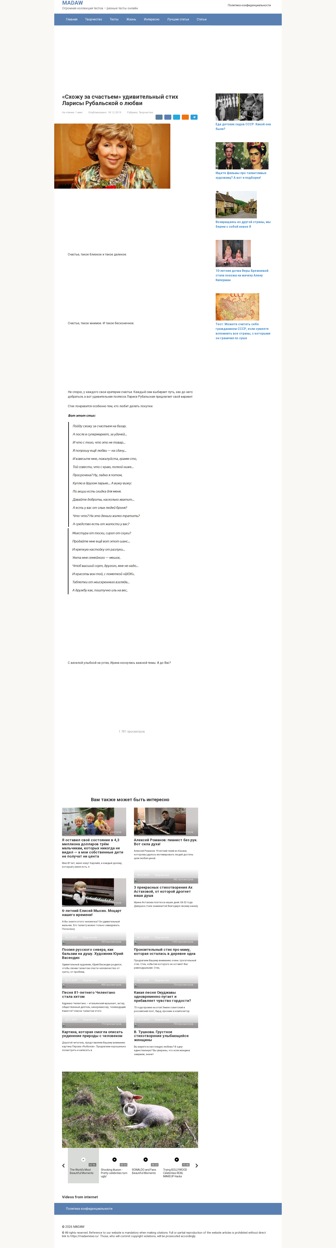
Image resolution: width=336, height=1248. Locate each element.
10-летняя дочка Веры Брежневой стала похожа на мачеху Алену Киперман (242, 275)
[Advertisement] (168, 54)
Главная (71, 19)
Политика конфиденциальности (249, 5)
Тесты (114, 19)
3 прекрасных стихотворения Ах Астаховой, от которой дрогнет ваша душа (163, 891)
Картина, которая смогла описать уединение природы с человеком (92, 1034)
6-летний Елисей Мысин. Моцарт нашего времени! (92, 912)
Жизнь (131, 19)
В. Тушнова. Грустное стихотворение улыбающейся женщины (161, 1036)
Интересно (151, 19)
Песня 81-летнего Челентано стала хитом (88, 994)
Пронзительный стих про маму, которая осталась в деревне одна (164, 951)
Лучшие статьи (178, 19)
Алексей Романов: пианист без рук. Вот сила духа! (165, 842)
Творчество (93, 19)
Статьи (201, 19)
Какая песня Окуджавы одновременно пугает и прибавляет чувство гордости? (162, 996)
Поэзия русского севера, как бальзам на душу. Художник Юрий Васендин (92, 953)
